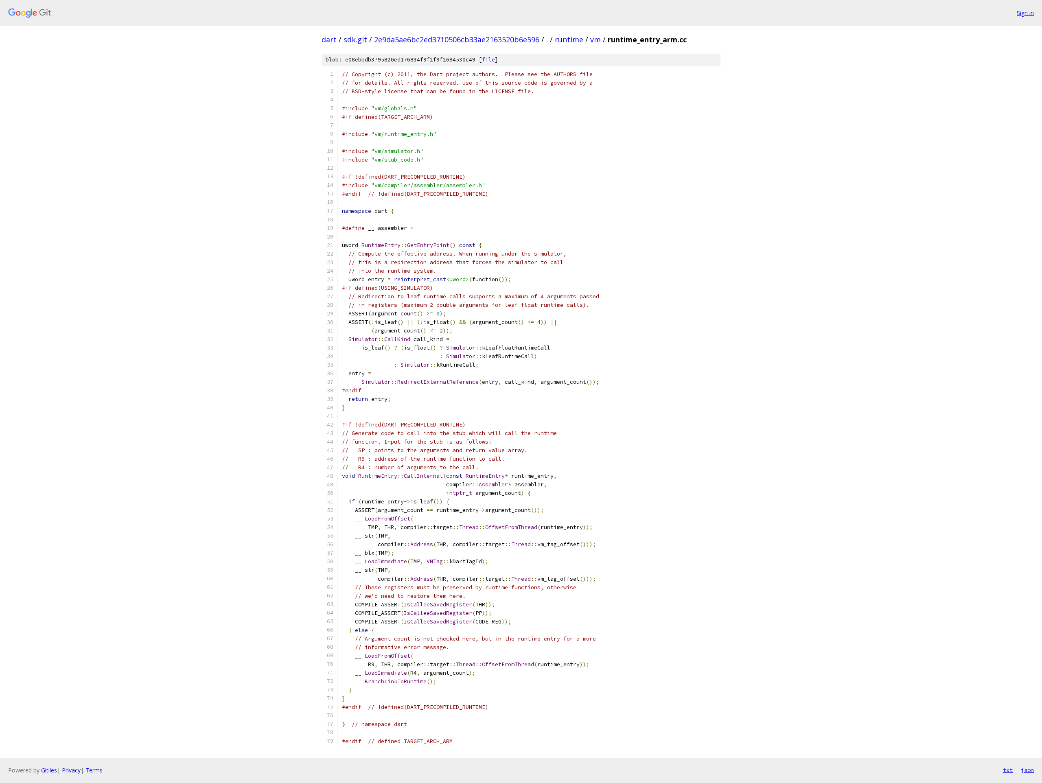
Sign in (1025, 13)
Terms (94, 770)
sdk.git (355, 39)
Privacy (71, 770)
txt (1008, 770)
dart (329, 39)
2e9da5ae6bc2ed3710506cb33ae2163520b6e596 (456, 39)
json (1027, 770)
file (488, 59)
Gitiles (49, 770)
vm (595, 39)
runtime (569, 39)
